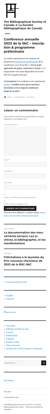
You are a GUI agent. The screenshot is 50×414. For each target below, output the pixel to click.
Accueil (7, 391)
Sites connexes (13, 345)
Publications (12, 335)
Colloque (10, 339)
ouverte (7, 84)
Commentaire (11, 125)
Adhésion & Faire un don (17, 329)
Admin (9, 97)
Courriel (9, 171)
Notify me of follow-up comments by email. (20, 197)
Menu (7, 33)
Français (10, 299)
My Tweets (9, 380)
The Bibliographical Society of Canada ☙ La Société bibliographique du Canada (25, 25)
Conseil (9, 332)
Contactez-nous (11, 397)
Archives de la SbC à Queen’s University (24, 348)
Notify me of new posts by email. (16, 204)
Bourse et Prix (12, 342)
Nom (7, 160)
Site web (8, 183)
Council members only (16, 282)
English (9, 295)
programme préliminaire (26, 62)
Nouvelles (30, 97)
